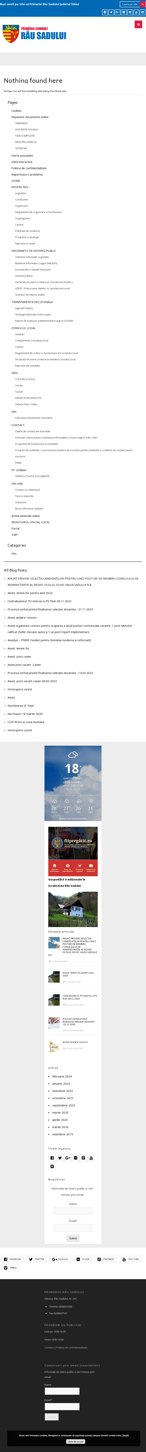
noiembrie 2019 (62, 1134)
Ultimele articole (61, 932)
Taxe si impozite (24, 496)
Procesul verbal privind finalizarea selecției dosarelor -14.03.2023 (50, 673)
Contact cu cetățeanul (27, 489)
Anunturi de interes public (30, 294)
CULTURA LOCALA (25, 379)
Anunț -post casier (19, 656)
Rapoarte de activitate (27, 365)
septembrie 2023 (63, 1105)
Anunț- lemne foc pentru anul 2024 (30, 593)
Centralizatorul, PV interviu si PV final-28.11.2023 (39, 601)
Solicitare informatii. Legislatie (32, 257)
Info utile (17, 483)
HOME (15, 181)
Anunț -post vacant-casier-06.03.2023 (32, 681)
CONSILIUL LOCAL (23, 328)
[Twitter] (111, 12)
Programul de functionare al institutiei (36, 444)
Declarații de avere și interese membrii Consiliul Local (45, 359)
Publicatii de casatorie (27, 231)
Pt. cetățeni (18, 470)
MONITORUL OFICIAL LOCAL (30, 522)
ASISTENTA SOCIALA (26, 129)
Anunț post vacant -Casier (24, 665)
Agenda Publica (24, 308)
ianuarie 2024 (61, 1083)
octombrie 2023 (62, 1098)
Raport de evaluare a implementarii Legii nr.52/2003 (44, 320)
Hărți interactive (22, 162)
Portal (15, 528)
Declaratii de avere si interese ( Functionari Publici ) (44, 282)
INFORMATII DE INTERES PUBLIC (33, 251)
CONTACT (18, 425)
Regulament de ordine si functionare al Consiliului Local (46, 353)
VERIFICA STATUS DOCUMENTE (32, 476)
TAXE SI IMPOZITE (25, 135)
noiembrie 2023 (62, 1091)
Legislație (20, 193)
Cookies (16, 110)
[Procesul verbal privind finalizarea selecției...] (54, 1023)
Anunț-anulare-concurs (22, 617)
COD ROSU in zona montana (26, 722)
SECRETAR (21, 148)
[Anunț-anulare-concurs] (54, 1046)
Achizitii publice (24, 275)
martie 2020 (60, 1127)
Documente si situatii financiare (33, 269)
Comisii (19, 346)
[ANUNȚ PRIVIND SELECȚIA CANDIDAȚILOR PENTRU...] (54, 942)
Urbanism (20, 502)
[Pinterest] (130, 12)
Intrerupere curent (20, 689)
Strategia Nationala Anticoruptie (33, 314)
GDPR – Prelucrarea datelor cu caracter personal (42, 288)
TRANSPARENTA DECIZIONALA (32, 302)
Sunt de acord (75, 1441)
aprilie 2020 (60, 1120)
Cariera (19, 224)
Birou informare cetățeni (29, 508)
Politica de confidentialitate (29, 168)
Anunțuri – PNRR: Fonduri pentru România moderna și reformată (49, 640)
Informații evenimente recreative (33, 417)
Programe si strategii (27, 237)
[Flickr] (124, 12)
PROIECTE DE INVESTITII (28, 398)
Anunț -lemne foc (18, 648)
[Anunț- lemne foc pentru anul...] (54, 977)
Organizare (21, 205)
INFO (14, 373)
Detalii (125, 1435)
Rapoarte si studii (25, 243)
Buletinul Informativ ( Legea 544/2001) (36, 263)
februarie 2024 (62, 1076)
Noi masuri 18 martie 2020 (25, 714)
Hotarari (19, 334)
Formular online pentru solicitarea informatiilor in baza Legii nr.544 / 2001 (56, 437)
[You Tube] (136, 12)
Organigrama (22, 218)
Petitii (18, 462)
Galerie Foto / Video (26, 404)
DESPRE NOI (19, 187)
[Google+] (117, 12)
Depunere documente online (29, 117)
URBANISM (21, 123)
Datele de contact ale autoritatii (32, 431)
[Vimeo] (142, 12)
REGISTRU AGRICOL (26, 142)
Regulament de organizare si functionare (38, 212)
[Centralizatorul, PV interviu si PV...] (54, 1000)
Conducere (21, 199)
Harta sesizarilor (22, 155)
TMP (14, 535)
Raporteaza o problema (27, 174)
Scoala (19, 385)
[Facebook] (105, 12)
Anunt (11, 697)
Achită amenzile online (25, 516)
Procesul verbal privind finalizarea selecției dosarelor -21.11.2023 (50, 609)
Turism (19, 391)
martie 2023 (60, 1112)
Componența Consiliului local (31, 340)
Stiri (13, 411)
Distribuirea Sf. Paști (21, 705)
